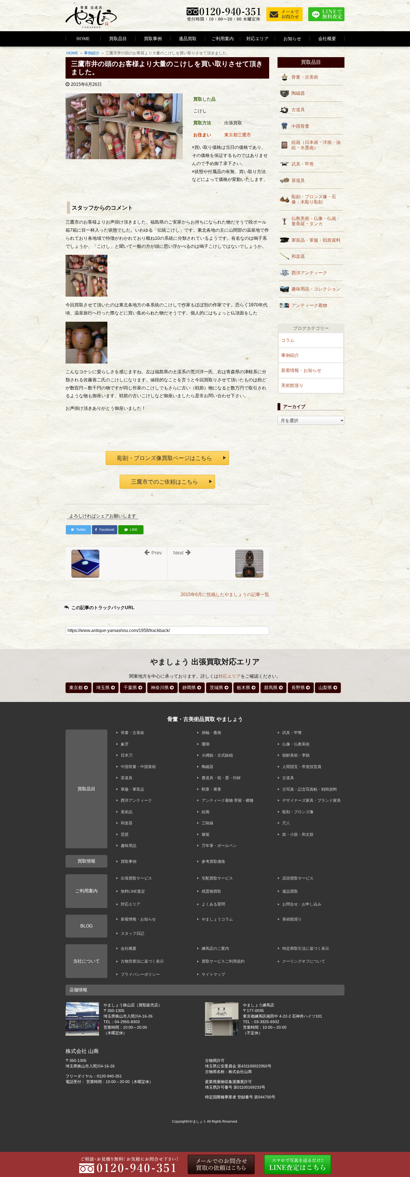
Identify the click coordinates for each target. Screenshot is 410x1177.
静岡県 (189, 687)
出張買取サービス (136, 878)
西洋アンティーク (309, 272)
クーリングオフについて (303, 961)
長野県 (298, 687)
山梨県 (325, 687)
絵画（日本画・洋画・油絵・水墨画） (316, 145)
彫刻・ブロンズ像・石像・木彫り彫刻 (313, 199)
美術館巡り (292, 385)
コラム (288, 340)
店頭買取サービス (297, 878)
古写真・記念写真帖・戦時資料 (309, 789)
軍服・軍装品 (132, 789)
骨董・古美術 (304, 77)
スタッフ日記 (132, 933)
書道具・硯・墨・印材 (221, 778)
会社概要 (128, 948)
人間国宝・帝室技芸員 (301, 766)
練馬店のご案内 (215, 948)
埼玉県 (103, 687)
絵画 (205, 812)
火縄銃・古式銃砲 (217, 755)
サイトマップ (213, 974)
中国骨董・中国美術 (138, 766)
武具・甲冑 (302, 164)
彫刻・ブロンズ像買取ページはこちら (164, 458)
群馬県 (271, 687)
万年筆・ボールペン (219, 845)
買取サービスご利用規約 (223, 961)
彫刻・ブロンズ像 (297, 812)
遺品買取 (188, 38)
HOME (83, 38)
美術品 (126, 812)
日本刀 (126, 755)
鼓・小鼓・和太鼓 (297, 834)
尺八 (286, 823)
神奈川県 (160, 687)
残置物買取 (211, 891)
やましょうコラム (217, 919)
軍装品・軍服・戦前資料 (316, 240)
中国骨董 (300, 126)
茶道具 (298, 180)
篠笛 (205, 834)
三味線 (207, 823)
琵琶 (125, 834)
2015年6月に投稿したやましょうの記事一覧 (225, 594)
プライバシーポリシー (140, 974)
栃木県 (243, 687)
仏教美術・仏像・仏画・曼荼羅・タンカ (316, 221)
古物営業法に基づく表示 (142, 961)
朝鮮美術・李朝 (296, 755)
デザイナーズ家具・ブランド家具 (311, 800)
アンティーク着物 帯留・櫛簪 (228, 800)
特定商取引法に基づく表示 (305, 948)
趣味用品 (128, 845)
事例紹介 (92, 53)
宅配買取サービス (217, 878)
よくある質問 (213, 904)
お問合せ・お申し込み (301, 904)
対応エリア (257, 38)
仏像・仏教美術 (296, 744)
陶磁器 (298, 93)
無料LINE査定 (133, 891)
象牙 (125, 744)
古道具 (298, 109)
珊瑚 (205, 744)
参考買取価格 (213, 861)
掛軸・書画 (211, 732)
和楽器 (298, 256)
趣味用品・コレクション (316, 289)
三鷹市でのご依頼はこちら (164, 482)
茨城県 (216, 687)
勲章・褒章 (211, 789)
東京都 (76, 687)
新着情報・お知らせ (301, 370)
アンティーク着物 (309, 305)
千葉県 (130, 687)
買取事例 (153, 38)
